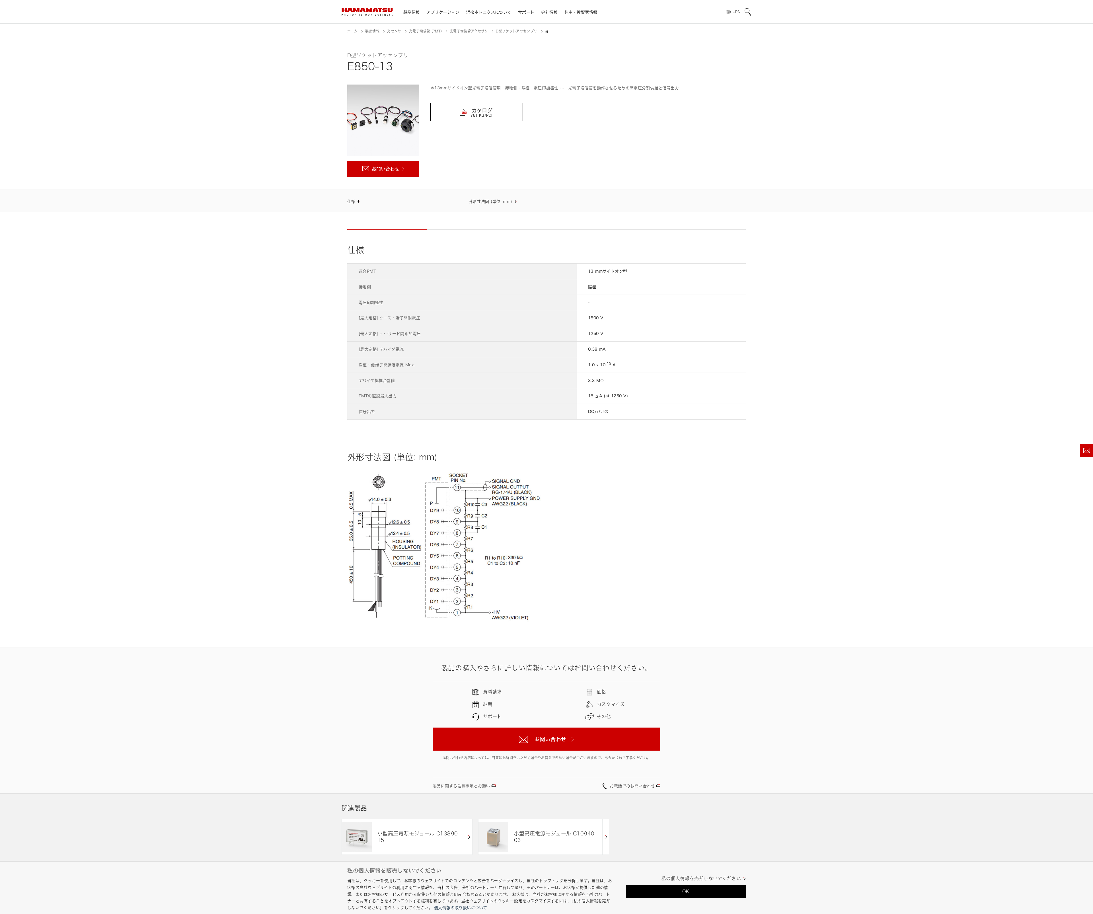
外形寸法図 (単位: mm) (490, 201)
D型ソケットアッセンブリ (516, 31)
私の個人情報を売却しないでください (701, 878)
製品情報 (372, 31)
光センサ (394, 31)
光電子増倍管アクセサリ (469, 31)
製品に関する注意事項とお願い (461, 785)
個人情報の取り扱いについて (460, 907)
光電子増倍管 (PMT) (425, 31)
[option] (407, 837)
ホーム (352, 31)
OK (685, 891)
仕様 (351, 201)
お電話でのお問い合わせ (632, 785)
